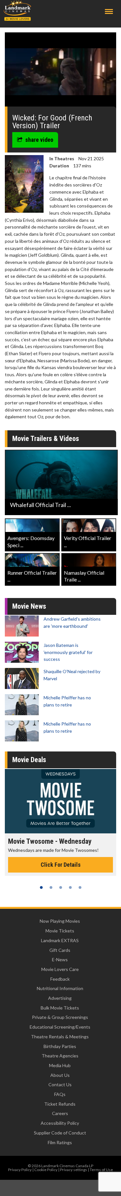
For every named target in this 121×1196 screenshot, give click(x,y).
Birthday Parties (60, 1046)
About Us (60, 1075)
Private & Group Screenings (60, 1017)
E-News (60, 959)
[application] (60, 71)
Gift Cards (59, 950)
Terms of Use (101, 1169)
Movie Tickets (59, 930)
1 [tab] (41, 887)
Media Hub (60, 1065)
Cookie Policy (45, 1169)
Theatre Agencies (60, 1055)
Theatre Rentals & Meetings (60, 1036)
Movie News (29, 606)
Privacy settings (73, 1169)
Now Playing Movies (60, 921)
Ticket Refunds (60, 1104)
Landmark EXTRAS (60, 940)
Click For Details (61, 864)
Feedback (60, 979)
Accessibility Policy (60, 1123)
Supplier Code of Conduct (60, 1132)
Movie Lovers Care (60, 969)
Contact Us (60, 1084)
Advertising (60, 998)
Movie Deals (29, 760)
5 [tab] (80, 887)
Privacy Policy (20, 1169)
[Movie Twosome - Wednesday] (60, 801)
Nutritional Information (60, 988)
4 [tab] (70, 887)
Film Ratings (60, 1142)
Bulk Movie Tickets (60, 1007)
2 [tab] (51, 887)
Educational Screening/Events (60, 1027)
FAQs (60, 1094)
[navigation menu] (109, 11)
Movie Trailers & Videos (45, 438)
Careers (60, 1113)
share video (39, 139)
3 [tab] (60, 887)
